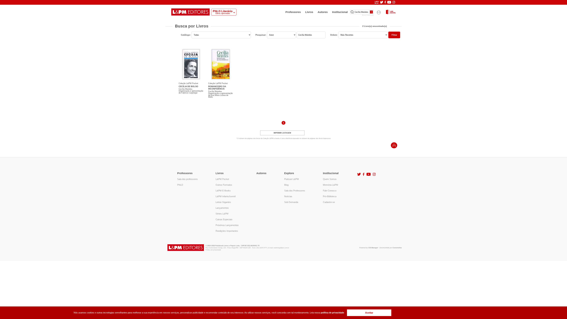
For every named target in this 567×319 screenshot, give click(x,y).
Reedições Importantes (227, 231)
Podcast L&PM (291, 179)
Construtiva (397, 248)
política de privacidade (332, 312)
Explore (289, 173)
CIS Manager (373, 248)
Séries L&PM (222, 213)
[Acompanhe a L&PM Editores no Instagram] (393, 2)
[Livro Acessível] (391, 12)
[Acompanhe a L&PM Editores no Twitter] (381, 2)
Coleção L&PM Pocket (188, 83)
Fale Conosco (329, 190)
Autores (323, 12)
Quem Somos (330, 179)
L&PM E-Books (223, 190)
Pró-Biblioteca (329, 196)
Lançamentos (222, 208)
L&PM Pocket (222, 179)
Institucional (340, 12)
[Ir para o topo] (393, 146)
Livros (309, 12)
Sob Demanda (291, 202)
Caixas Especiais (224, 219)
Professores (293, 12)
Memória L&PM (330, 185)
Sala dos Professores (294, 190)
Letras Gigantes (223, 202)
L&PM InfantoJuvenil (226, 196)
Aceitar (369, 312)
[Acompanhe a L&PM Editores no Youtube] (389, 2)
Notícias (288, 196)
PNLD (180, 185)
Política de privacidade (213, 250)
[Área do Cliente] (379, 12)
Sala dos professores (187, 179)
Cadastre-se (329, 202)
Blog (286, 185)
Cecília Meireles (185, 89)
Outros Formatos (224, 185)
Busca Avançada (368, 15)
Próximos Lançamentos (227, 225)
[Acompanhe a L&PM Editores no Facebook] (385, 2)
